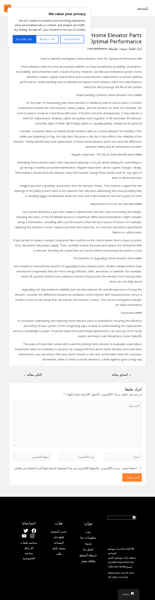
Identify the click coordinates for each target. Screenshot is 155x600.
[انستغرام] (32, 536)
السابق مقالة (122, 375)
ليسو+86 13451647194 (120, 566)
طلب (59, 553)
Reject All (47, 39)
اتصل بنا (88, 549)
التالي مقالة (32, 375)
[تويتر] (25, 530)
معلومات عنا (88, 537)
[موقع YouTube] (24, 536)
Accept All (24, 39)
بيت (88, 532)
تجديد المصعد (59, 531)
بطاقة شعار (88, 561)
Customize (72, 39)
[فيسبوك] (34, 530)
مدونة (123, 48)
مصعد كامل (58, 548)
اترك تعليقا (135, 48)
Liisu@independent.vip (121, 562)
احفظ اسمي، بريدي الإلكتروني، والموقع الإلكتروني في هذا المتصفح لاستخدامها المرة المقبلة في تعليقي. (75, 468)
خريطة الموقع (88, 555)
